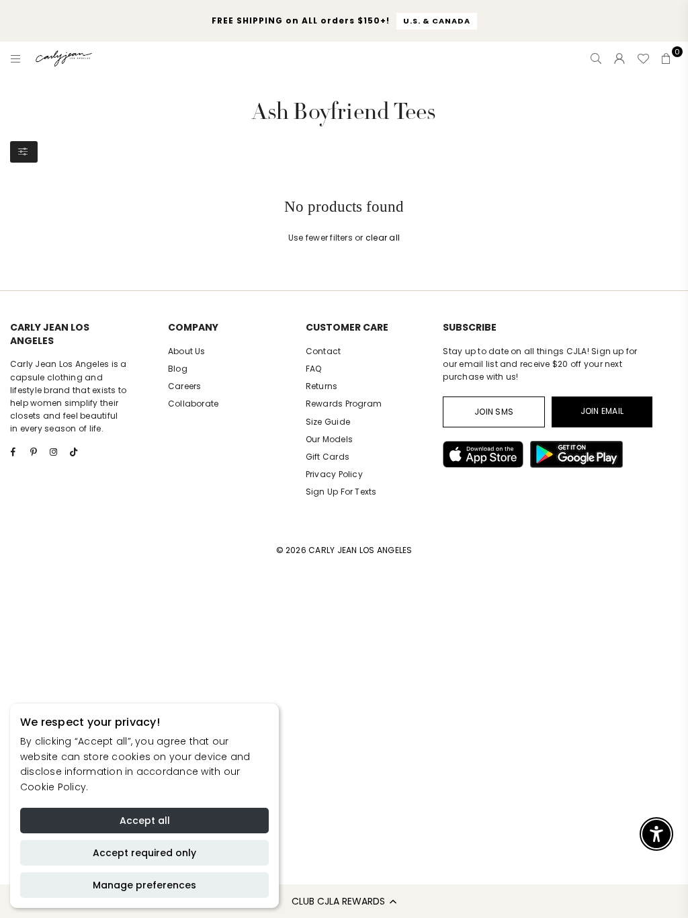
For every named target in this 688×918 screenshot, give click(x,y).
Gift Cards (327, 456)
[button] (344, 901)
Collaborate (193, 403)
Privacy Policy (334, 474)
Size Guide (328, 421)
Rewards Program (344, 403)
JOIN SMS (493, 411)
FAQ (314, 368)
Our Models (329, 439)
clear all (383, 237)
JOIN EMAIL (602, 411)
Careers (185, 386)
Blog (177, 368)
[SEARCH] (596, 58)
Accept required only (144, 853)
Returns (322, 386)
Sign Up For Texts (341, 491)
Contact (323, 351)
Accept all (145, 820)
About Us (187, 351)
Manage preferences (144, 885)
